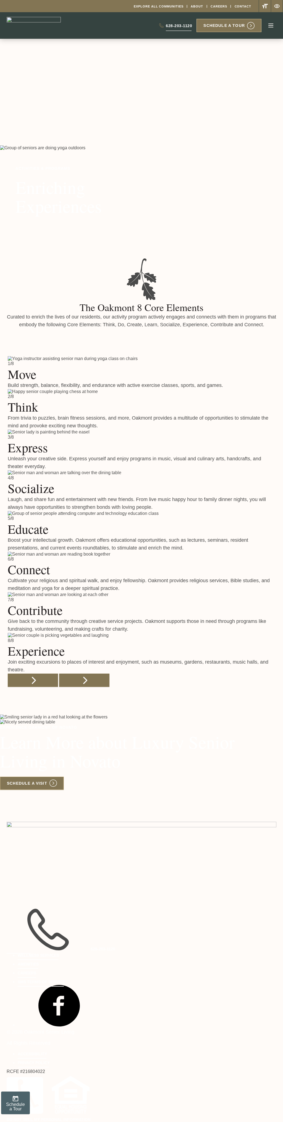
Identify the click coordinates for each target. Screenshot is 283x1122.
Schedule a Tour (224, 25)
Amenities (28, 964)
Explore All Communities (158, 6)
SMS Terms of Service (41, 982)
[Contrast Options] (277, 6)
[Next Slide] (84, 680)
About (197, 6)
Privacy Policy (34, 1063)
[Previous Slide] (33, 680)
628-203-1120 (179, 27)
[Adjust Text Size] (265, 6)
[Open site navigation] (270, 25)
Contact (243, 6)
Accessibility (32, 1054)
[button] (59, 1025)
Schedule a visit (27, 783)
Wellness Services (38, 955)
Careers (219, 6)
